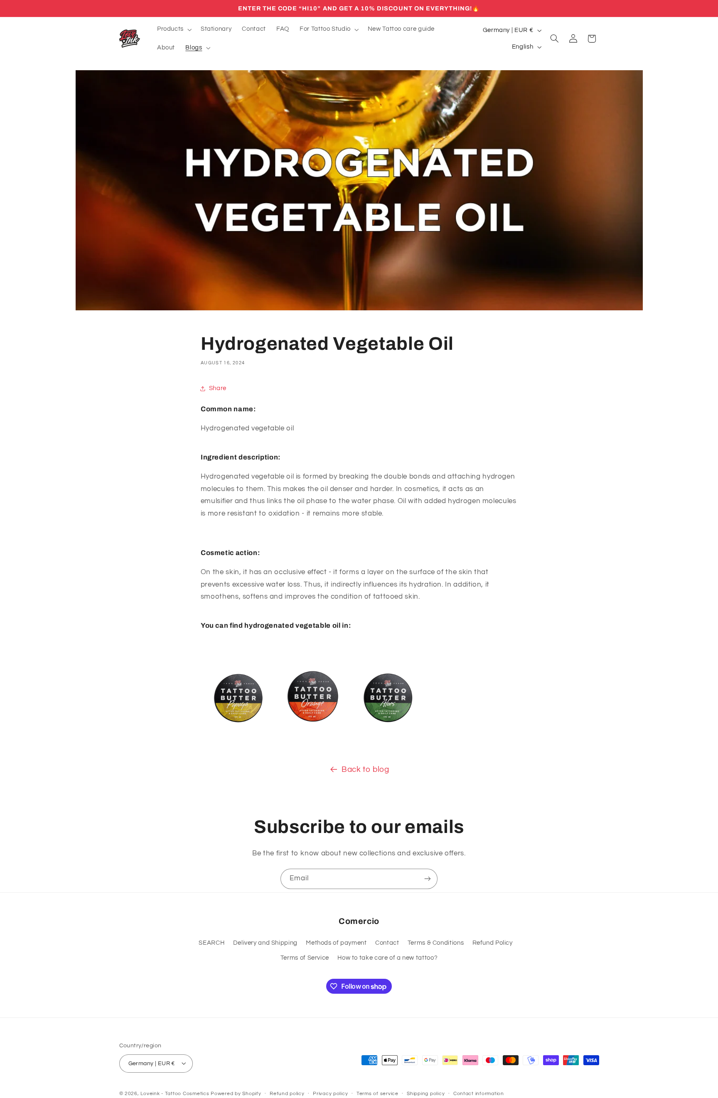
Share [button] (217, 388)
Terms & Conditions (436, 943)
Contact (387, 943)
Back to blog (365, 770)
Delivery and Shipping (265, 943)
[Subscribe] (427, 879)
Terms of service (377, 1093)
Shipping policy (426, 1093)
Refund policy (287, 1093)
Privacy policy (330, 1093)
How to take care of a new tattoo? (387, 958)
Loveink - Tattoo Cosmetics (174, 1093)
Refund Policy (492, 943)
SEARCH (211, 943)
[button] (173, 29)
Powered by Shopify (236, 1093)
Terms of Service (304, 958)
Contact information (478, 1093)
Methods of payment (336, 943)
